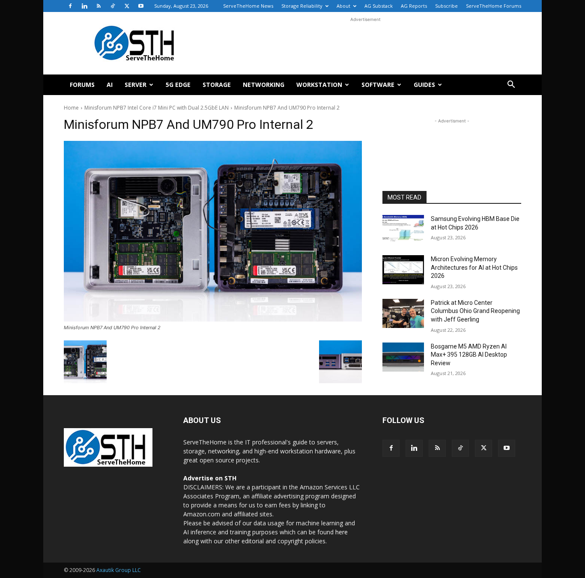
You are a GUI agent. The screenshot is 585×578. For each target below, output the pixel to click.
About (343, 6)
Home (71, 107)
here (341, 532)
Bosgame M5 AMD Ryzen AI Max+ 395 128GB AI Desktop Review (469, 354)
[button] (511, 85)
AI (110, 84)
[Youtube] (140, 6)
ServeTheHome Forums (493, 6)
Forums (82, 84)
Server (135, 84)
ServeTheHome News (248, 6)
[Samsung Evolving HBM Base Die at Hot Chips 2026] (403, 229)
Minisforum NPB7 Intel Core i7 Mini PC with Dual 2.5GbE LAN (156, 107)
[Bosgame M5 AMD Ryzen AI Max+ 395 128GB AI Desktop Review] (403, 357)
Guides (424, 84)
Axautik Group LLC (118, 570)
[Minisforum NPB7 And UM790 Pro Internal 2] (213, 231)
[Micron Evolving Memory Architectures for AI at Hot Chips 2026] (403, 269)
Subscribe (446, 6)
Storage (217, 84)
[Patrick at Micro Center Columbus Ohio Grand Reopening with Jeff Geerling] (403, 313)
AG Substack (378, 6)
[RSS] (98, 6)
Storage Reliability (301, 6)
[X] (126, 6)
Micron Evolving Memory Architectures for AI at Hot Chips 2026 (474, 267)
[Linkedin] (84, 6)
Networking (263, 84)
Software (377, 84)
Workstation (319, 84)
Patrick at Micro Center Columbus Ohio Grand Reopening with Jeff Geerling (475, 311)
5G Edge (178, 84)
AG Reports (414, 6)
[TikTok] (112, 6)
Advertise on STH (209, 478)
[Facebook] (70, 6)
